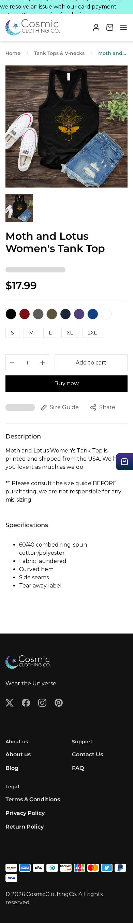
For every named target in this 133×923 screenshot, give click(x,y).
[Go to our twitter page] (9, 703)
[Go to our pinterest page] (59, 703)
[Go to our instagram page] (42, 703)
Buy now (66, 383)
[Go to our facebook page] (26, 703)
